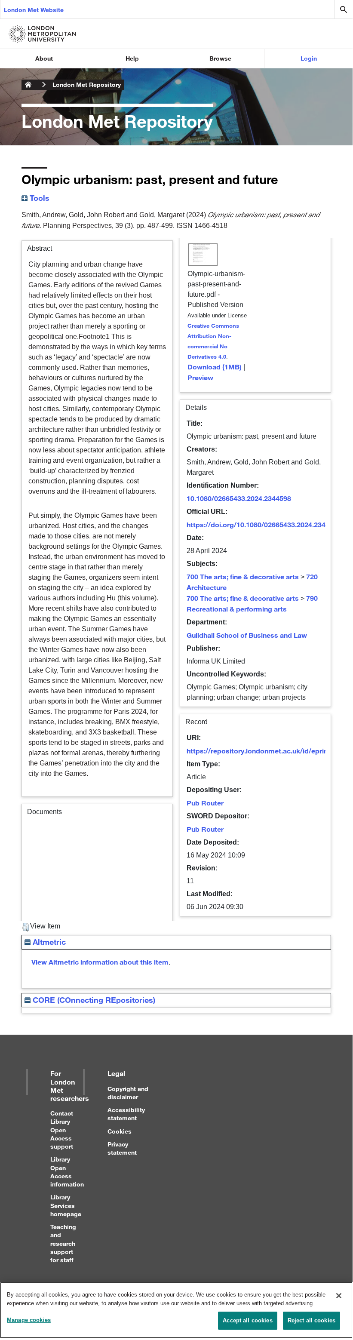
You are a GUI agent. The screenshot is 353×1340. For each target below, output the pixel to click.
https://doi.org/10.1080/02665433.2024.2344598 (264, 524)
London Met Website (34, 9)
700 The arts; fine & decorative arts (243, 576)
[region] (176, 1310)
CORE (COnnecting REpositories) (93, 1000)
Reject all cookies (311, 1320)
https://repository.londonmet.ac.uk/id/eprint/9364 (267, 751)
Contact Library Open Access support (61, 1129)
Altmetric (48, 942)
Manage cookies (29, 1320)
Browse (220, 58)
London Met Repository (86, 84)
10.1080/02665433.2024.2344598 (239, 498)
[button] (25, 927)
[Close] (338, 1295)
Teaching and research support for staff (63, 1243)
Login (309, 58)
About (44, 58)
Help (132, 58)
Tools (38, 198)
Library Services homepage (65, 1205)
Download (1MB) (214, 367)
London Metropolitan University (28, 85)
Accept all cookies (247, 1320)
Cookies (119, 1131)
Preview (200, 377)
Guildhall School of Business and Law (247, 635)
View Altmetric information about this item (100, 962)
